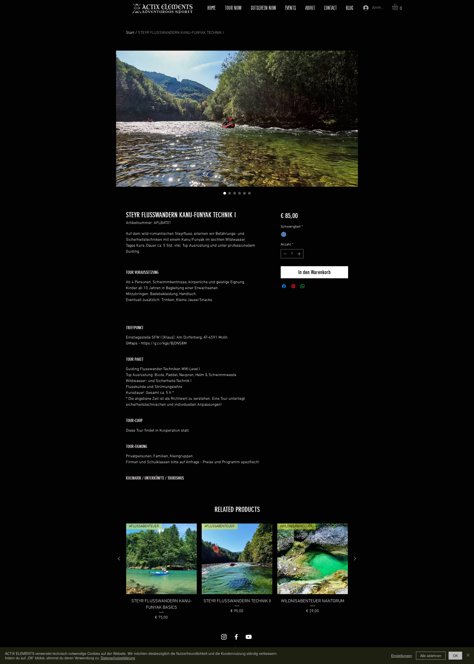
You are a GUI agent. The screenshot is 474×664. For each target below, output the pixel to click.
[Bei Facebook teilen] (284, 286)
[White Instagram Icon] (224, 637)
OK (455, 655)
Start (130, 32)
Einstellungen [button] (401, 655)
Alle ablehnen (430, 655)
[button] (398, 7)
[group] (237, 572)
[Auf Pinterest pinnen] (293, 286)
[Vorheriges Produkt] (119, 559)
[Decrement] (284, 253)
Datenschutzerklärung (118, 657)
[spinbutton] (292, 253)
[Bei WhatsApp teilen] (303, 286)
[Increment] (299, 253)
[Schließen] (468, 655)
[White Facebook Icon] (236, 637)
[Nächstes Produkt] (355, 559)
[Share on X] (312, 286)
